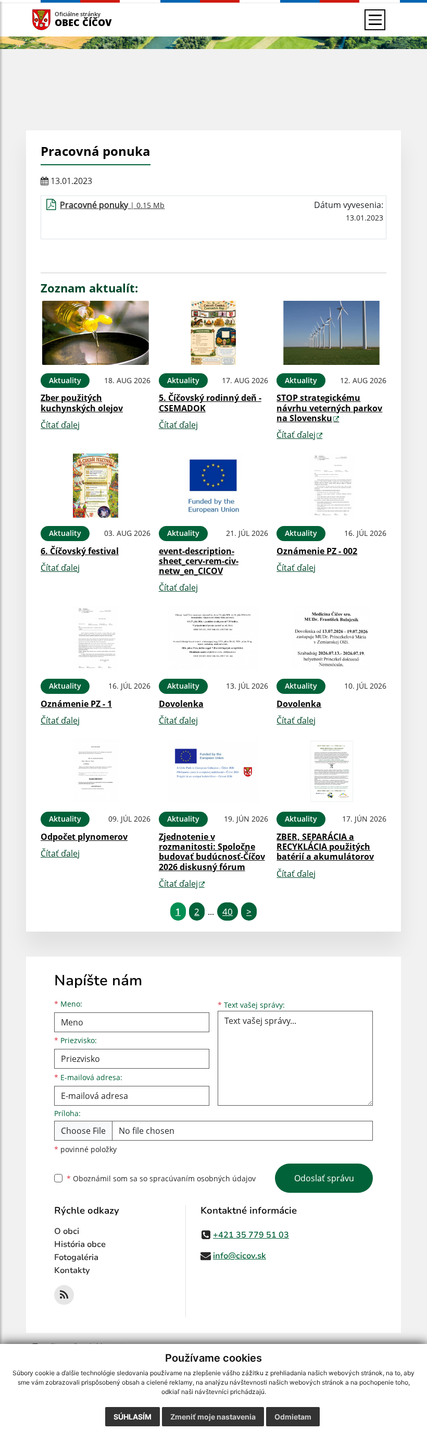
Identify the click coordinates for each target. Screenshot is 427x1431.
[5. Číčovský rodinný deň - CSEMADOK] (214, 333)
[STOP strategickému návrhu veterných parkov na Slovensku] (331, 333)
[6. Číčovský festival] (95, 486)
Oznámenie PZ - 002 (317, 551)
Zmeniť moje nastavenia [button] (213, 1416)
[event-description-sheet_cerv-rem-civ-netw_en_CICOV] (214, 486)
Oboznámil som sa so (161, 1178)
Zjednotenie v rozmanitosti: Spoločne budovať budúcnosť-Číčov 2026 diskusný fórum (212, 852)
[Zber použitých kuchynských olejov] (95, 333)
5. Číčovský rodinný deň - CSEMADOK (210, 402)
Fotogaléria (76, 1257)
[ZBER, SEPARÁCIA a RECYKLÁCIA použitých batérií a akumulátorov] (331, 771)
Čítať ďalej (60, 425)
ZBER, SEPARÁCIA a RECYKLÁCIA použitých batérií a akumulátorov (325, 846)
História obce (80, 1244)
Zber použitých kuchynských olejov (82, 402)
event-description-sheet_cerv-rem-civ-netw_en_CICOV (198, 561)
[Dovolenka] (214, 638)
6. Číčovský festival (80, 551)
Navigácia (57, 20)
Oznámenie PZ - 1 (76, 704)
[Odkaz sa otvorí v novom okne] (64, 1295)
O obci (66, 1231)
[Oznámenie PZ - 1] (95, 638)
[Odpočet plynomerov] (95, 771)
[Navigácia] (375, 19)
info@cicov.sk (239, 1256)
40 (227, 912)
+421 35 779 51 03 (251, 1235)
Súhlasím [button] (133, 1416)
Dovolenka (181, 704)
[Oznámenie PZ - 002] (331, 486)
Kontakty (72, 1270)
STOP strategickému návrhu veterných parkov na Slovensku (329, 407)
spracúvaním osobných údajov (202, 1178)
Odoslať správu (324, 1178)
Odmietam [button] (292, 1416)
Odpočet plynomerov (84, 836)
